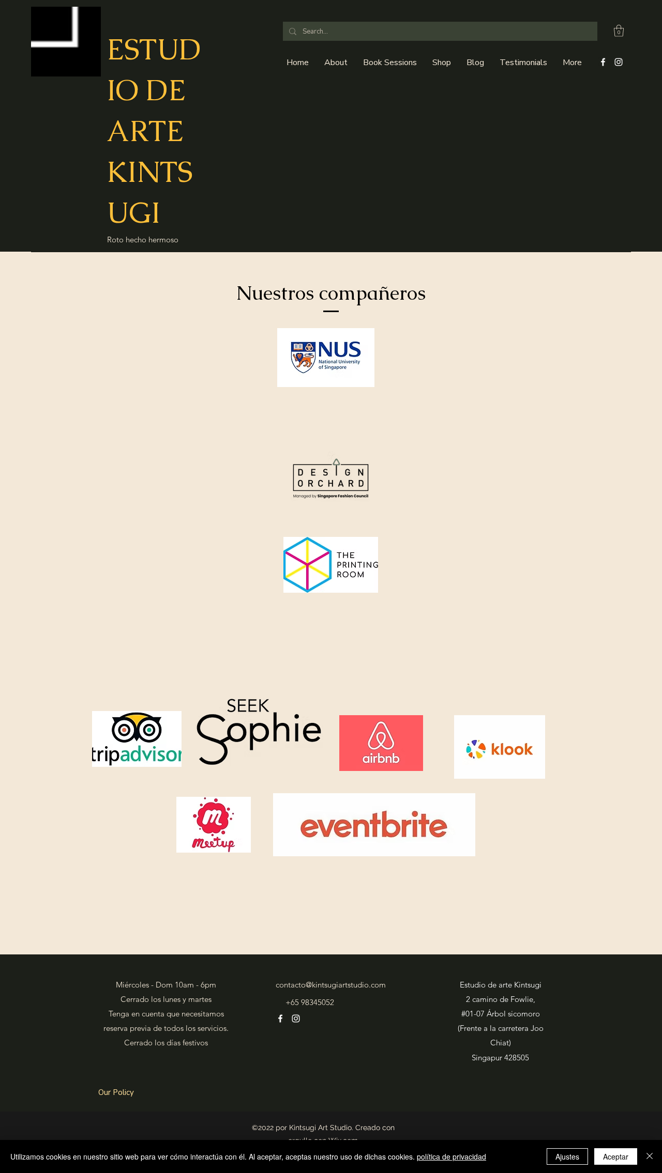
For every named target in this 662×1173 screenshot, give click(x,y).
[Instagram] (618, 62)
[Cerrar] (649, 1156)
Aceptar (615, 1156)
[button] (619, 31)
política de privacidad (451, 1156)
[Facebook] (603, 62)
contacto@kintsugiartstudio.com (331, 985)
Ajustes (567, 1156)
